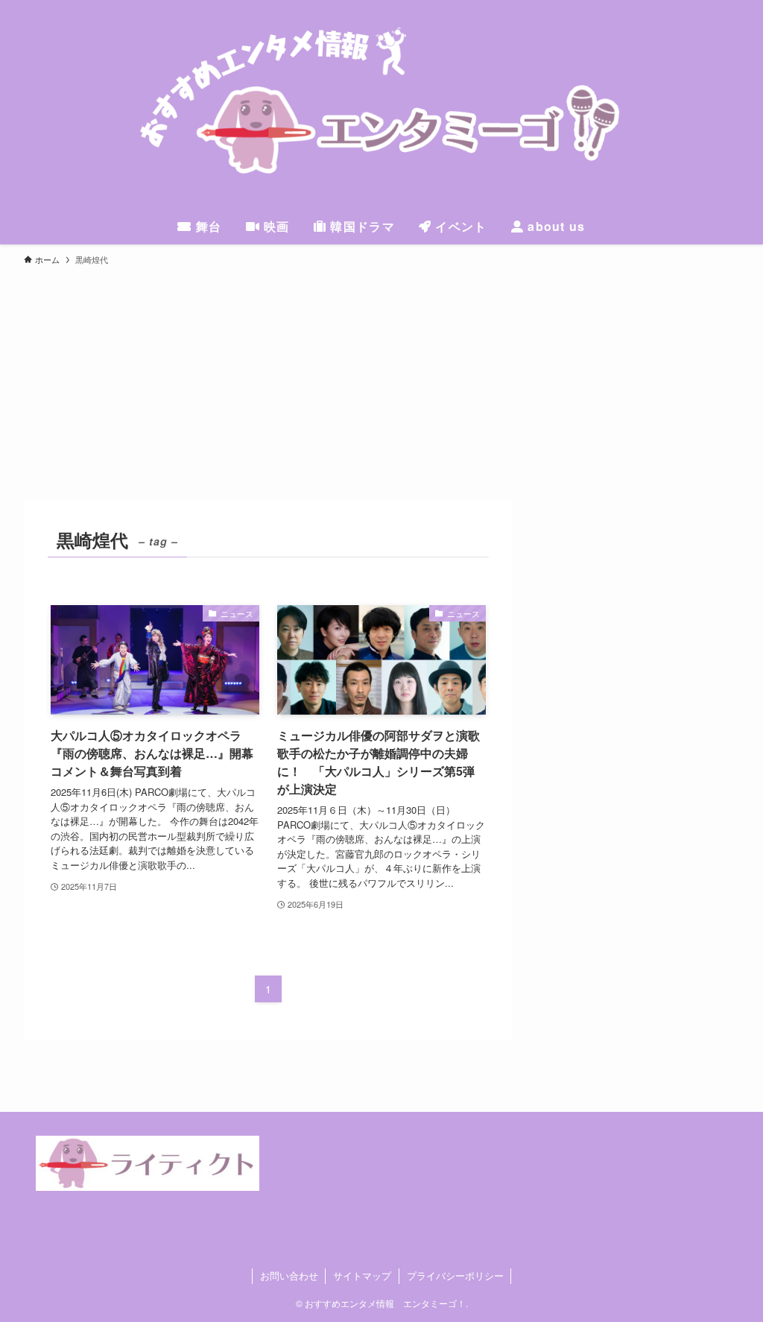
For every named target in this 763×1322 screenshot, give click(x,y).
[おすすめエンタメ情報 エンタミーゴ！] (381, 107)
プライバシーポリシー (455, 1275)
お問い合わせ (289, 1275)
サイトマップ (362, 1275)
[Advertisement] (381, 387)
